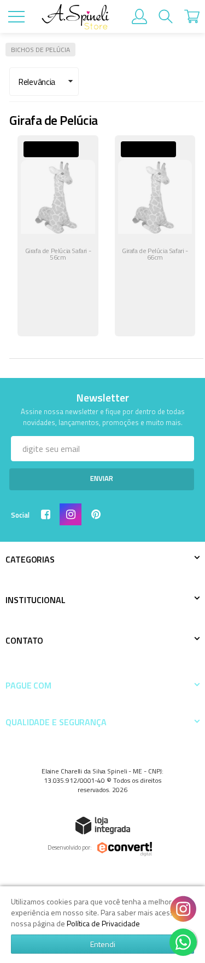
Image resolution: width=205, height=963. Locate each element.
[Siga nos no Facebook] (47, 515)
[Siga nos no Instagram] (72, 515)
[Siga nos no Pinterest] (97, 515)
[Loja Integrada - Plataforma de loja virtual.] (102, 825)
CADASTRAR (101, 479)
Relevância (36, 81)
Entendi (102, 944)
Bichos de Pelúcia (40, 49)
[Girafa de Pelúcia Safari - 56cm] (58, 236)
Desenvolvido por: (70, 847)
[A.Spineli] (75, 17)
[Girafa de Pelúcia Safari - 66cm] (155, 236)
